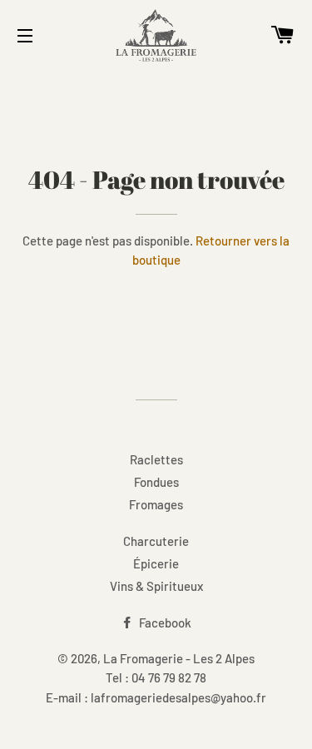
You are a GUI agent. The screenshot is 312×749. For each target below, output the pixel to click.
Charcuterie (156, 540)
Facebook (163, 622)
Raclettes (156, 459)
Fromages (156, 504)
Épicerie (156, 563)
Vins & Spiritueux (156, 585)
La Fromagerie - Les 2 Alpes (179, 658)
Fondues (156, 481)
